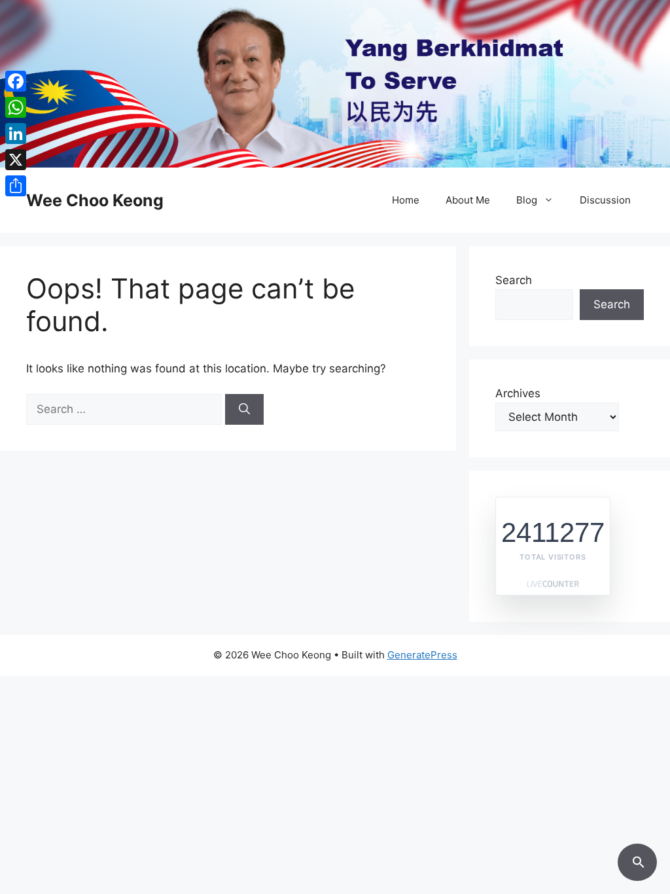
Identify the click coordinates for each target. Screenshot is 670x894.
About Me (468, 200)
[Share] (16, 186)
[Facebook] (16, 81)
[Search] (244, 409)
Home (405, 200)
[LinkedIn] (16, 133)
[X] (16, 160)
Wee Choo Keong (95, 200)
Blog (526, 200)
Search (513, 280)
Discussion (605, 200)
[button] (637, 860)
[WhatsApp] (16, 107)
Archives (517, 393)
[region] (335, 84)
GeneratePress (422, 655)
